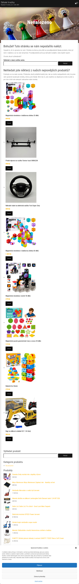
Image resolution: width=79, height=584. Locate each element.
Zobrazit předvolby (39, 576)
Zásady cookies (38, 581)
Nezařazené (9, 466)
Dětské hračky (8, 2)
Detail (9, 123)
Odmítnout (39, 571)
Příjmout (39, 565)
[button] (76, 548)
